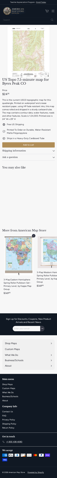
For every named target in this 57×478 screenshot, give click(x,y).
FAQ (4, 416)
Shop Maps (7, 384)
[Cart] (47, 11)
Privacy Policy (8, 419)
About (5, 400)
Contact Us (7, 411)
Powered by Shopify (36, 472)
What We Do (8, 392)
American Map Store (32, 230)
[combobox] (28, 20)
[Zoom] (45, 73)
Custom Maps (8, 388)
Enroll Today (41, 2)
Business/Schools (10, 396)
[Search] (52, 20)
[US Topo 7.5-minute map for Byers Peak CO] (19, 197)
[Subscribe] (42, 328)
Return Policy (8, 428)
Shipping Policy (9, 424)
